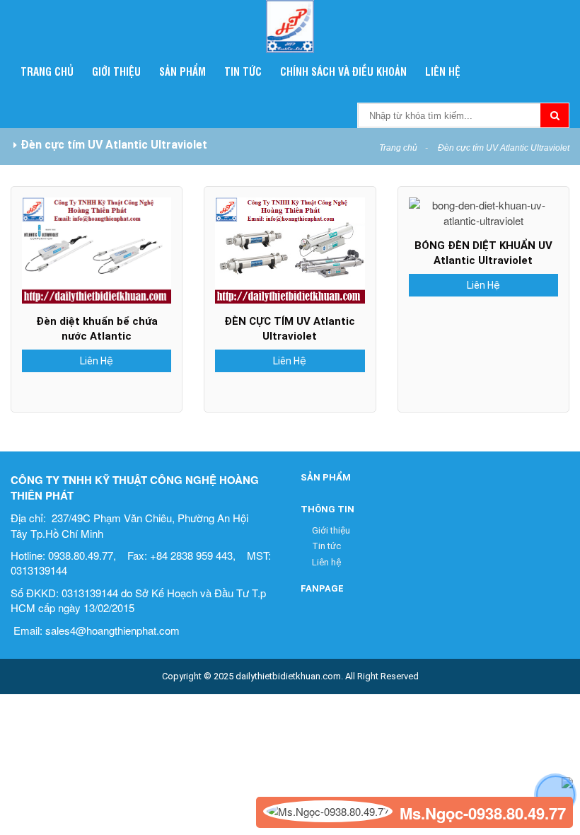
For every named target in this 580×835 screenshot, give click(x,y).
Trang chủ (47, 71)
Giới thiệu (116, 71)
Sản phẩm (182, 71)
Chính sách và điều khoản (343, 71)
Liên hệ (442, 71)
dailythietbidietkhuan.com (288, 676)
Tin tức (243, 71)
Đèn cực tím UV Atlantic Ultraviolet (503, 148)
